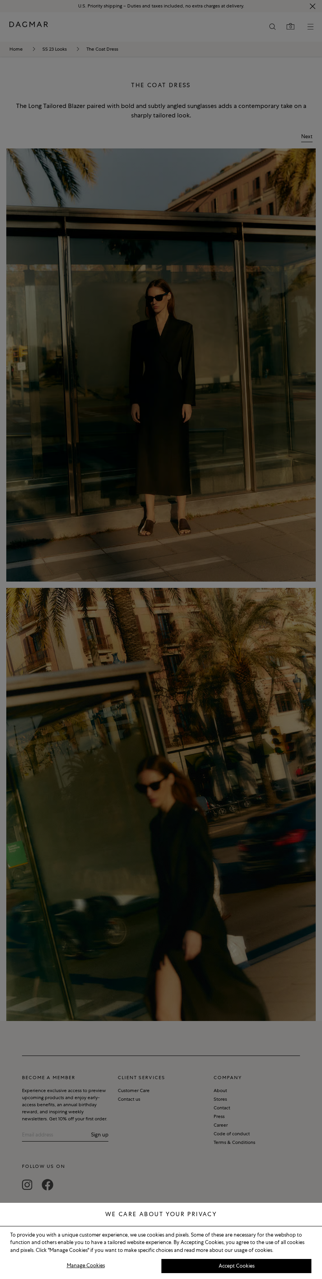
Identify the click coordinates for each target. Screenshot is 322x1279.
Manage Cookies (86, 1265)
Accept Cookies (236, 1266)
